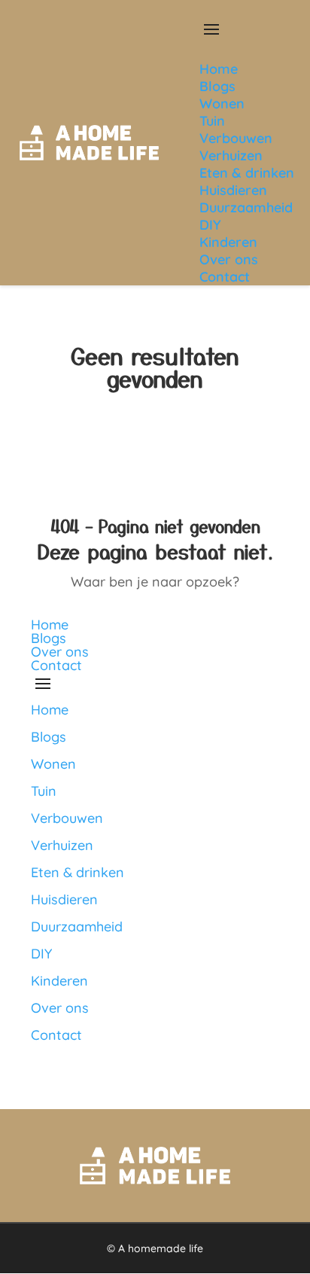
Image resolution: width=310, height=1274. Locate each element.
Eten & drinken (77, 872)
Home (49, 624)
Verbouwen (67, 818)
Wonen (53, 764)
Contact (56, 665)
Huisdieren (64, 899)
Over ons (60, 651)
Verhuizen (62, 845)
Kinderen (59, 980)
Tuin (43, 791)
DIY (41, 953)
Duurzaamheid (77, 926)
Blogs (48, 638)
